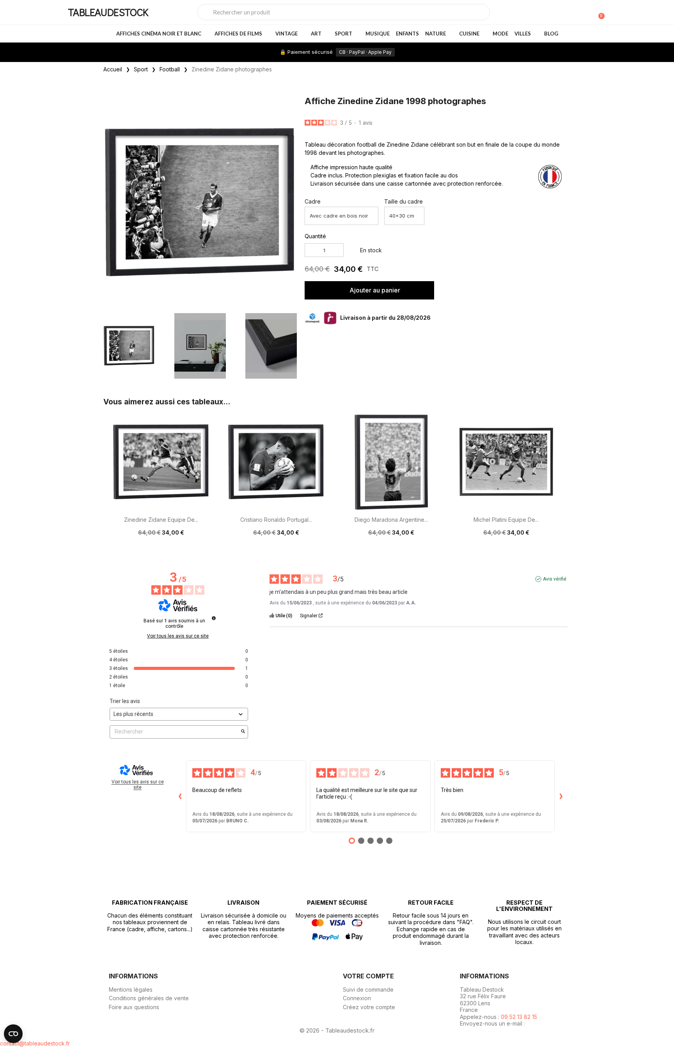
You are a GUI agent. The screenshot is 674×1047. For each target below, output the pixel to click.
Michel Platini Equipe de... (506, 519)
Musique (377, 33)
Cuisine (469, 33)
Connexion (357, 998)
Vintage (286, 33)
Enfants (407, 33)
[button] (289, 202)
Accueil (112, 69)
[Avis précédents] (179, 796)
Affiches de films (238, 33)
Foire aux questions (134, 1007)
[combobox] (344, 12)
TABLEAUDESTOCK (108, 12)
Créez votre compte (369, 1007)
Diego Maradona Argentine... (391, 519)
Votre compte (368, 976)
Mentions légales (131, 989)
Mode (500, 33)
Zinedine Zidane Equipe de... (161, 519)
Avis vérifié (554, 579)
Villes (522, 33)
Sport (343, 33)
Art (316, 33)
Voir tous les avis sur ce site (178, 636)
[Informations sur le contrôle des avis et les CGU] (214, 618)
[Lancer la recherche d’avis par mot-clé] (243, 732)
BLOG (551, 33)
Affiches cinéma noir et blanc (158, 33)
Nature (435, 33)
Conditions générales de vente (149, 998)
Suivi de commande (368, 989)
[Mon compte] (586, 13)
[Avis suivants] (560, 796)
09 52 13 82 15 (519, 1016)
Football (170, 69)
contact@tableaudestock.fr (35, 1043)
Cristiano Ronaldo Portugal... (276, 519)
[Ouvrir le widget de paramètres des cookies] (13, 1033)
